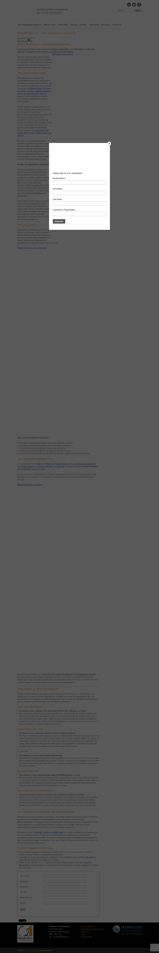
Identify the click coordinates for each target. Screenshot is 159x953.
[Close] (109, 143)
